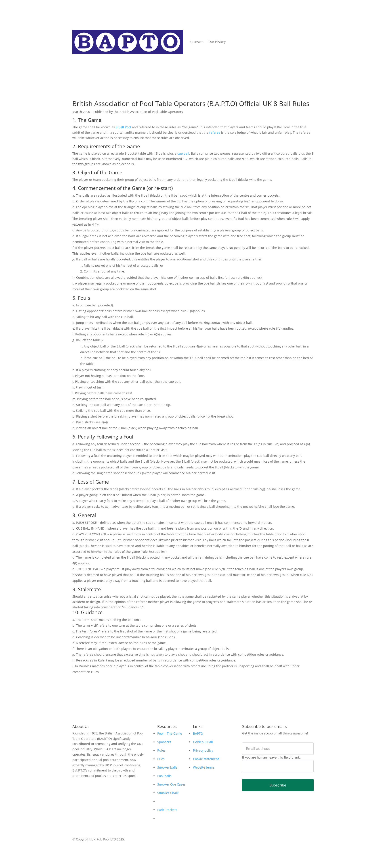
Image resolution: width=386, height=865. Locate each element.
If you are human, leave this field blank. (271, 757)
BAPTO (198, 733)
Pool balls (164, 776)
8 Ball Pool (123, 127)
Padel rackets (167, 810)
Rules (161, 750)
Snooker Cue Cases (171, 784)
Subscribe (277, 785)
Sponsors (196, 42)
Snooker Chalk (167, 793)
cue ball (183, 153)
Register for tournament (278, 29)
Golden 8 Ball (203, 742)
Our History (217, 42)
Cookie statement (206, 759)
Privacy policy (203, 750)
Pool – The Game (169, 733)
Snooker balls (167, 767)
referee (214, 132)
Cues (161, 759)
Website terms (204, 767)
